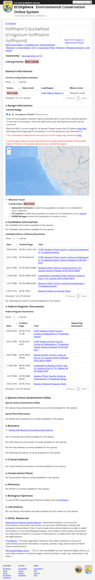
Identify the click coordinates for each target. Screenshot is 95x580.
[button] (9, 114)
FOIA (35, 575)
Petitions (61, 47)
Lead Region (47, 88)
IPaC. (79, 135)
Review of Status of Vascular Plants (54, 291)
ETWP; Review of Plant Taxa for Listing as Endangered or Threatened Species (51, 334)
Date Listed (28, 88)
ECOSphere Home (7, 570)
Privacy (20, 571)
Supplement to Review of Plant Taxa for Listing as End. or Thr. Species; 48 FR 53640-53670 (61, 277)
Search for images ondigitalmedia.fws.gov (74, 41)
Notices (21, 573)
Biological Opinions (75, 47)
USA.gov (37, 573)
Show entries (15, 82)
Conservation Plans (46, 47)
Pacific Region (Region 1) (52, 93)
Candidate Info (31, 45)
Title (40, 244)
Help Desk (82, 128)
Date (9, 244)
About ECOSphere (7, 574)
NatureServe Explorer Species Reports (23, 522)
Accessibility (22, 569)
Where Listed (76, 88)
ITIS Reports (11, 540)
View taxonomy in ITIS (32, 56)
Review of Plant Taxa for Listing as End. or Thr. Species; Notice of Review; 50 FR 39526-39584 (60, 269)
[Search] (90, 2)
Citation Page (26, 244)
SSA (33, 47)
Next (84, 98)
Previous (71, 98)
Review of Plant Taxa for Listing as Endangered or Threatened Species (50, 377)
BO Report (63, 500)
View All (82, 213)
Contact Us (7, 578)
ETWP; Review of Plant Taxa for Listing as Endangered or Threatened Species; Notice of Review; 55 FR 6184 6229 (63, 260)
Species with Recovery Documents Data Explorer (31, 430)
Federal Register (47, 45)
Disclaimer (22, 575)
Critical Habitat (23, 47)
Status (10, 88)
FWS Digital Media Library (17, 550)
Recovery (11, 47)
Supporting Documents (77, 324)
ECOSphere (10, 23)
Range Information (14, 45)
